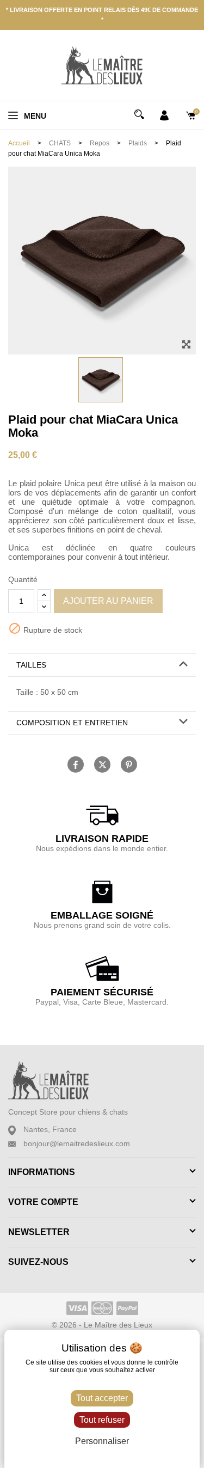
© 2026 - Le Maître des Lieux (102, 1324)
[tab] (102, 665)
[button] (102, 665)
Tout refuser (102, 1419)
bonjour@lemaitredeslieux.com (76, 1143)
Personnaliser (102, 1441)
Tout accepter (102, 1398)
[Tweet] (102, 764)
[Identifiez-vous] (164, 115)
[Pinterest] (129, 764)
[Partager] (75, 764)
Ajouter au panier (108, 600)
